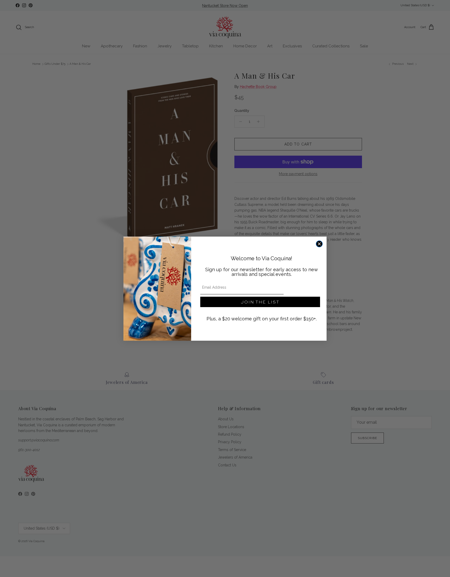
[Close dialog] (319, 244)
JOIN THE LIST (260, 302)
